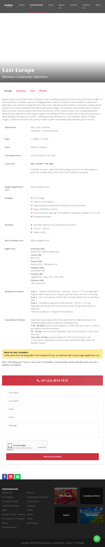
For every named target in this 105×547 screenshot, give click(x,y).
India (50, 5)
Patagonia (31, 505)
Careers (73, 5)
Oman (29, 518)
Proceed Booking (52, 456)
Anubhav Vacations (9, 6)
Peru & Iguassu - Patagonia (13, 518)
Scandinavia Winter (10, 501)
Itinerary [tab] (21, 90)
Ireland (30, 514)
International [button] (36, 5)
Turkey (30, 510)
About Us (61, 6)
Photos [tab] (43, 90)
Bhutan (5, 523)
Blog (98, 5)
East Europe (7, 492)
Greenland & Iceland (10, 505)
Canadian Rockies (9, 527)
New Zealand (32, 523)
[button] (7, 41)
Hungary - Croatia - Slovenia (13, 514)
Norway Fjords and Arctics (38, 497)
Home (23, 4)
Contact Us (86, 6)
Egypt (4, 510)
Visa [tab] (32, 90)
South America (33, 501)
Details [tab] (8, 90)
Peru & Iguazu (8, 497)
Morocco (30, 492)
